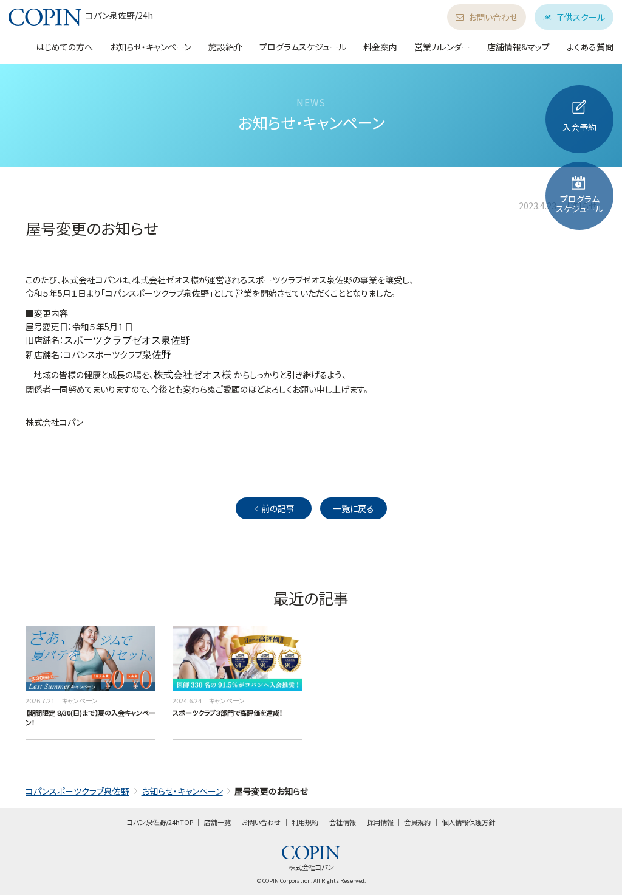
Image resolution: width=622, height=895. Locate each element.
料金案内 (380, 47)
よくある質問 (590, 47)
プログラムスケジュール (302, 47)
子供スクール (580, 17)
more (34, 631)
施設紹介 (225, 47)
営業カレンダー (442, 47)
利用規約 (305, 822)
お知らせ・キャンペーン (150, 47)
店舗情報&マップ (518, 47)
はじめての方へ (64, 47)
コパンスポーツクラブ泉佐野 (77, 791)
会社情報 (342, 822)
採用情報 (380, 822)
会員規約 (417, 822)
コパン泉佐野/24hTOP (160, 822)
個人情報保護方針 (468, 822)
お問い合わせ (493, 17)
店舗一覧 (217, 822)
